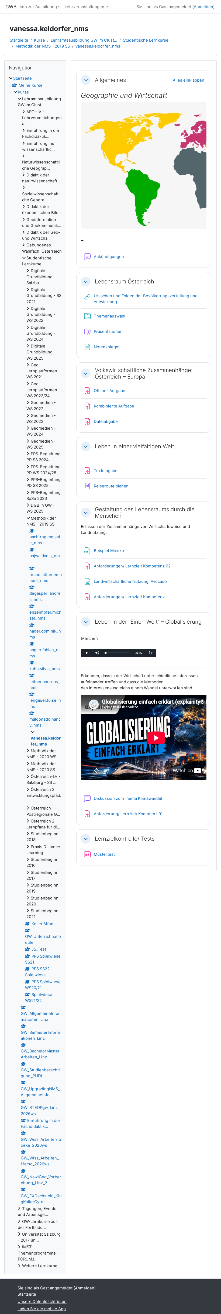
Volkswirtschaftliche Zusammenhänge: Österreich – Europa (143, 373)
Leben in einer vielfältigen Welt (134, 446)
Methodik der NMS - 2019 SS (42, 46)
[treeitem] (35, 672)
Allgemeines (110, 80)
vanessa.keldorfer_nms (97, 46)
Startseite (19, 40)
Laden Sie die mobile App (42, 1308)
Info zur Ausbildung (38, 6)
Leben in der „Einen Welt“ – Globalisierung (148, 621)
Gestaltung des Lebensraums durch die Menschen (145, 512)
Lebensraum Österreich (124, 281)
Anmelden (203, 6)
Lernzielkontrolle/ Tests (124, 838)
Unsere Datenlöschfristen (42, 1301)
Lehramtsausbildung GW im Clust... (84, 40)
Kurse (39, 40)
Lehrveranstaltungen (84, 6)
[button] (86, 80)
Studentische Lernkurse (145, 40)
